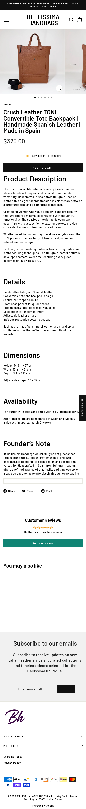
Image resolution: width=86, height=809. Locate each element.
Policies (11, 745)
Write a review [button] (43, 543)
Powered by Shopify (43, 805)
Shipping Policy (12, 756)
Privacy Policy (12, 762)
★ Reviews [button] (82, 408)
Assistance (13, 736)
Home (7, 104)
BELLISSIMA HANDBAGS (43, 19)
